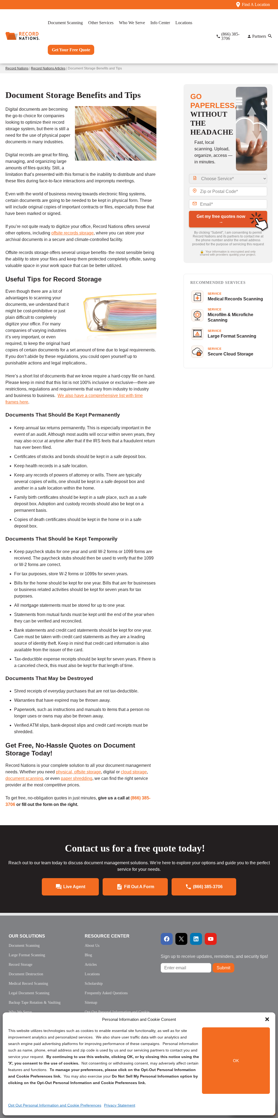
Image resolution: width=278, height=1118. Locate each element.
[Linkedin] (196, 939)
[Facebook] (167, 939)
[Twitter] (181, 939)
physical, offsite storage (78, 772)
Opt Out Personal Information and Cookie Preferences (54, 1105)
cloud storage (134, 772)
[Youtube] (211, 939)
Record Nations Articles (48, 68)
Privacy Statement (119, 1105)
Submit (223, 967)
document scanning (24, 778)
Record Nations (17, 68)
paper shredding (76, 778)
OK (236, 1060)
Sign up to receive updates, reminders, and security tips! (214, 956)
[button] (267, 1019)
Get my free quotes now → (221, 219)
